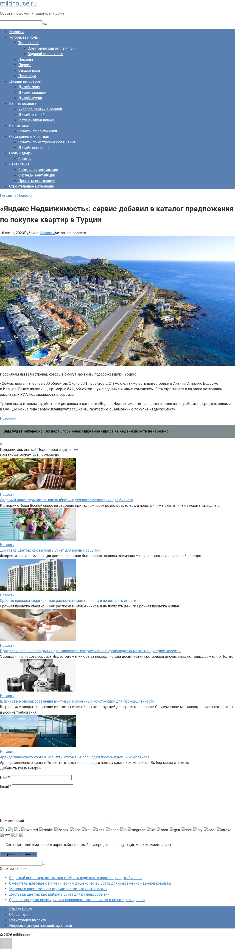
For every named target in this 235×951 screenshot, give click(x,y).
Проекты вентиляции (36, 181)
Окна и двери (20, 153)
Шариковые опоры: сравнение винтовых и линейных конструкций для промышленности (77, 701)
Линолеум (27, 76)
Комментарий (12, 821)
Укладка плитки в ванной (40, 109)
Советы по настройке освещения (47, 142)
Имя (5, 777)
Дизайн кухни (30, 98)
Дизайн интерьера (25, 81)
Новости (16, 32)
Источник (8, 418)
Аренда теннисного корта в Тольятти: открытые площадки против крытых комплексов (75, 757)
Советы (25, 159)
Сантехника (19, 125)
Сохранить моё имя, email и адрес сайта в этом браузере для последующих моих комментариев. (89, 845)
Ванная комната (22, 103)
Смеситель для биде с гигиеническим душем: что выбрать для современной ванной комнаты (90, 883)
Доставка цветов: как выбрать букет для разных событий (50, 550)
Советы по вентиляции (38, 170)
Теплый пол (28, 43)
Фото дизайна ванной (36, 120)
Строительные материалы (31, 186)
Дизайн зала (29, 87)
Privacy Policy (20, 909)
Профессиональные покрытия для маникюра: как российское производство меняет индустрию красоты (90, 651)
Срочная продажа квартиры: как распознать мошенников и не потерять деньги (68, 600)
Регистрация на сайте (27, 920)
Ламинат (25, 59)
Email (5, 786)
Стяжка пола (29, 70)
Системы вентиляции (36, 175)
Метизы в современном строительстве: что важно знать (58, 889)
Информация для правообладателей (40, 925)
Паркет (24, 65)
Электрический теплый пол (51, 48)
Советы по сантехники (37, 131)
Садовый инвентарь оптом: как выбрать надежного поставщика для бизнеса (66, 500)
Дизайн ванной (31, 114)
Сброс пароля (20, 914)
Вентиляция (19, 164)
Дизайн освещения (34, 147)
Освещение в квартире (29, 136)
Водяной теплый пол (45, 54)
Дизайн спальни (32, 92)
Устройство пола (23, 37)
